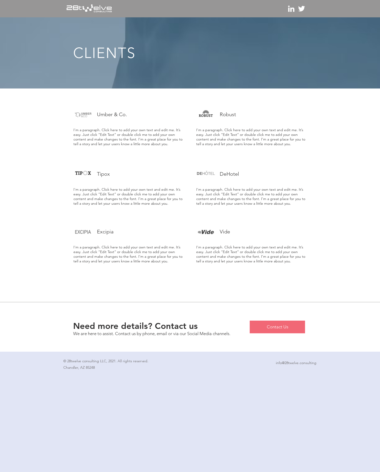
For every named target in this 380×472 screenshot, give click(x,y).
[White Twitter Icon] (301, 8)
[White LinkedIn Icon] (291, 8)
